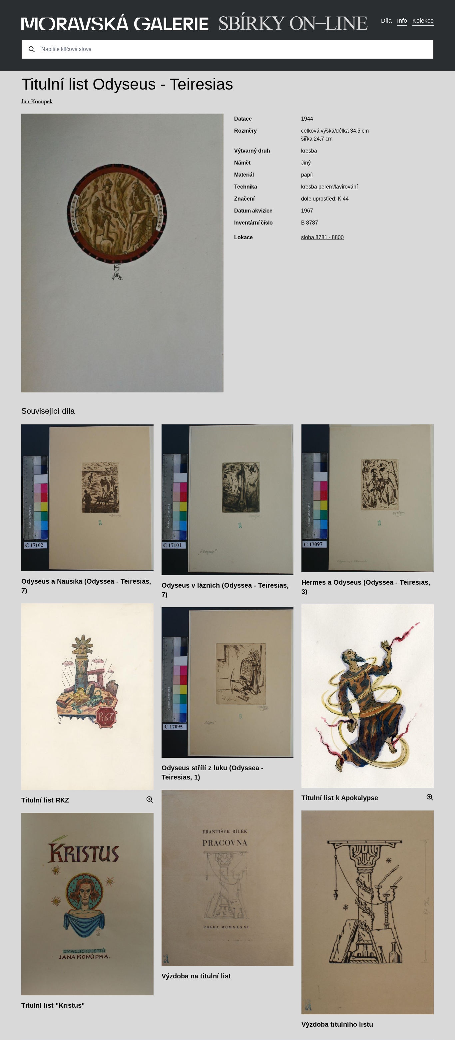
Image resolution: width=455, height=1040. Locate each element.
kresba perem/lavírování (329, 187)
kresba (309, 151)
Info (402, 20)
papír (307, 175)
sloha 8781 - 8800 (322, 237)
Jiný (306, 163)
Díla (386, 20)
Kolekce (423, 20)
